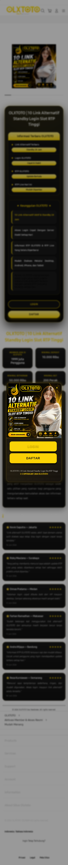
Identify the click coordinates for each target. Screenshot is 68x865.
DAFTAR (33, 458)
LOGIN (33, 446)
